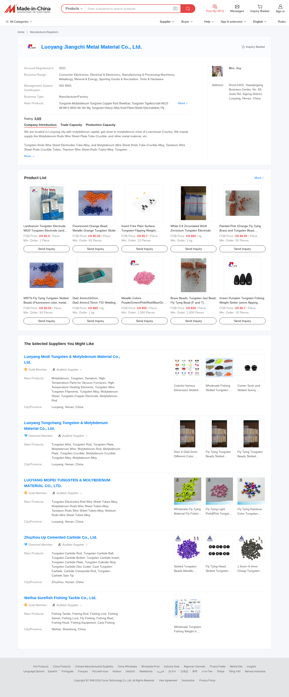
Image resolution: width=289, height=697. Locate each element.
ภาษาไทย (207, 671)
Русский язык (100, 671)
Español (52, 671)
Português (67, 671)
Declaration (188, 680)
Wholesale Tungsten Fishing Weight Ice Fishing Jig (187, 631)
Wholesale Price (150, 666)
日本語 (184, 671)
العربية (160, 671)
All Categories (19, 21)
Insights (251, 666)
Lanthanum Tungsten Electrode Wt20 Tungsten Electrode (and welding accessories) (44, 230)
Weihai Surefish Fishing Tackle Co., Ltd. (60, 598)
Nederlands (146, 671)
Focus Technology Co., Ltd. (116, 680)
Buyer (185, 21)
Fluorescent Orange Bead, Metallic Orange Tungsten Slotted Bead (95, 230)
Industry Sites (171, 666)
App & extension (232, 21)
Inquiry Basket (253, 47)
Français (83, 671)
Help (207, 21)
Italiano (117, 671)
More (181, 103)
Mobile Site (236, 666)
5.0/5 (37, 118)
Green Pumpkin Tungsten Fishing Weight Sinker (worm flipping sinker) (241, 302)
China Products (62, 666)
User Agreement (168, 680)
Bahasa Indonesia (255, 671)
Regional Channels (194, 666)
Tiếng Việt (235, 671)
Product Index (218, 666)
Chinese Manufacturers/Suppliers (94, 666)
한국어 (172, 671)
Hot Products (40, 666)
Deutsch (130, 671)
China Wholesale (127, 666)
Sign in (280, 11)
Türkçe (220, 671)
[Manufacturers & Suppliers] (27, 8)
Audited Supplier (69, 369)
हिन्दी (195, 671)
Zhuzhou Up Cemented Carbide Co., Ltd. (60, 537)
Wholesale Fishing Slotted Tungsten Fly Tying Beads (219, 390)
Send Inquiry (46, 249)
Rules (282, 21)
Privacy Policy (207, 680)
